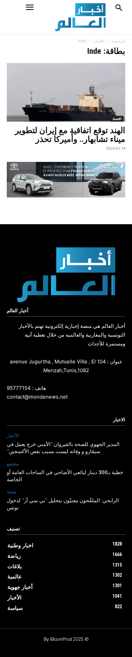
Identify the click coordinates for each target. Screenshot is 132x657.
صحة (12, 492)
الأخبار (13, 436)
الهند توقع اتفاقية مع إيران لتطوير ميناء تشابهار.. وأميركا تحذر (70, 135)
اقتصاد (117, 118)
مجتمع (13, 464)
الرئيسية (118, 41)
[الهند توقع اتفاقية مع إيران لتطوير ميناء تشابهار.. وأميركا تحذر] (66, 92)
